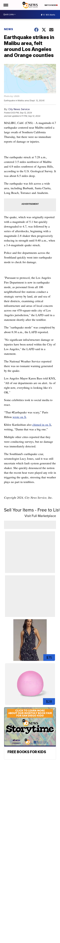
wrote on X (19, 417)
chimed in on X (41, 425)
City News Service (19, 109)
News (8, 29)
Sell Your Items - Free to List (32, 509)
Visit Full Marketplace (40, 515)
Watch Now (50, 5)
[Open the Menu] (5, 5)
